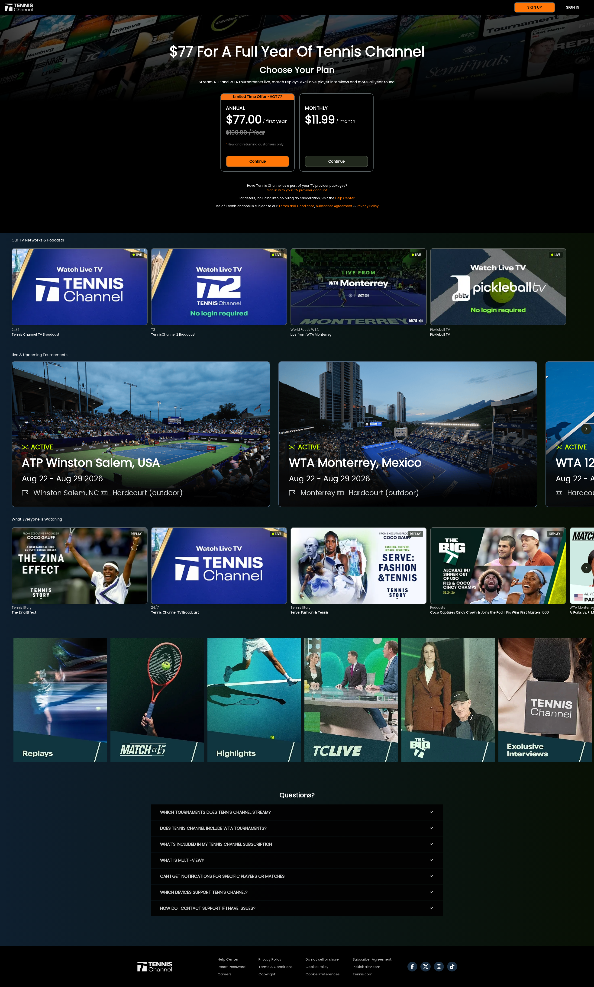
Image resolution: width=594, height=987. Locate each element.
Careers (225, 974)
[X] (426, 966)
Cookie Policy (317, 966)
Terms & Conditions (275, 966)
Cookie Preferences (323, 974)
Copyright (267, 974)
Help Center (345, 198)
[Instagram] (440, 966)
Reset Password (231, 966)
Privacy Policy (368, 206)
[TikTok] (453, 966)
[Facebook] (413, 966)
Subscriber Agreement (334, 206)
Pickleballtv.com (366, 966)
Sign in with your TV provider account (297, 190)
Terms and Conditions (296, 206)
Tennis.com (362, 974)
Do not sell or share (322, 959)
